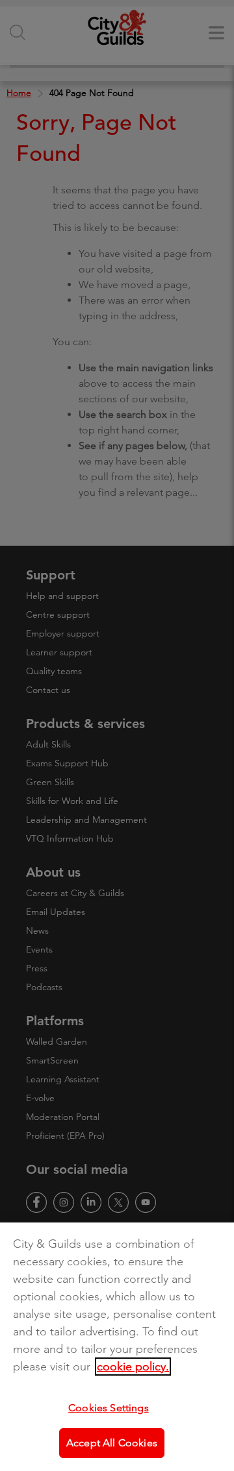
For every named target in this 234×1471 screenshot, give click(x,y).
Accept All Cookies (111, 1443)
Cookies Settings (108, 1408)
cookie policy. (133, 1366)
